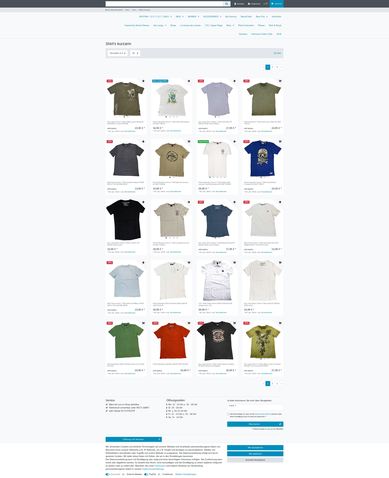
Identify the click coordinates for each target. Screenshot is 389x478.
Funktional (168, 474)
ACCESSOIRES (211, 16)
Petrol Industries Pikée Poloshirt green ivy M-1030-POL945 (126, 365)
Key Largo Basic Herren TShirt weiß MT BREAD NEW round (262, 304)
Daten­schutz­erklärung (153, 469)
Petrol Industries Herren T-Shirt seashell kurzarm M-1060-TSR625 (171, 244)
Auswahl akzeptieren (255, 460)
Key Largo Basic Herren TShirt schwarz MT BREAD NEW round (123, 244)
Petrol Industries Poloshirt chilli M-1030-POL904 (170, 364)
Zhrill (279, 34)
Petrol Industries (246, 25)
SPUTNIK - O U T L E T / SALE (154, 16)
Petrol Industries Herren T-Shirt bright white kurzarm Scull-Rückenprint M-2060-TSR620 (214, 183)
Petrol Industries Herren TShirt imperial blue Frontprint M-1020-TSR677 (260, 183)
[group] (126, 98)
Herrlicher (276, 16)
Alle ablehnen (255, 454)
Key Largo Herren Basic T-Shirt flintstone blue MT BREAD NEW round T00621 (216, 244)
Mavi (229, 25)
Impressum (160, 465)
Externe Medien (134, 474)
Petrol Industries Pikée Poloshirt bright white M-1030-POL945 (170, 304)
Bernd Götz (246, 16)
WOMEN (192, 16)
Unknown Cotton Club (261, 34)
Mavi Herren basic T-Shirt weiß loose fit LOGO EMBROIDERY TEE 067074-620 (261, 244)
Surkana (243, 34)
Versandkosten (129, 131)
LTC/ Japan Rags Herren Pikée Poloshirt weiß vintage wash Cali (215, 304)
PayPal (152, 474)
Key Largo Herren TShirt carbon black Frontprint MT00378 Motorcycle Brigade (216, 365)
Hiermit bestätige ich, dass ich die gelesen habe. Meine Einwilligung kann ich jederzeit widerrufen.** (256, 415)
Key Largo (158, 25)
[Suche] (227, 4)
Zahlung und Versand (133, 439)
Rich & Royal (275, 25)
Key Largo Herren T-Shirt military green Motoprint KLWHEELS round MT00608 (125, 123)
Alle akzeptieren (255, 447)
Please (261, 25)
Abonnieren (254, 424)
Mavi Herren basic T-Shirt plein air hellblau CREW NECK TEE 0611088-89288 (125, 304)
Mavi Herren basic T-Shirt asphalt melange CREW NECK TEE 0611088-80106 (125, 183)
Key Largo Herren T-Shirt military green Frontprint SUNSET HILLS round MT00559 (262, 365)
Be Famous (231, 16)
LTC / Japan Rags (213, 25)
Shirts (134, 10)
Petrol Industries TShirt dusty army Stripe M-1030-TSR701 (262, 123)
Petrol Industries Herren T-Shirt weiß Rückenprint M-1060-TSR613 (171, 123)
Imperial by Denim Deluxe (136, 25)
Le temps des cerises (190, 25)
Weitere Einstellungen (185, 474)
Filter (278, 53)
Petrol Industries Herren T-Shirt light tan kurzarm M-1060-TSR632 (171, 183)
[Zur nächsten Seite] (281, 67)
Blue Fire (260, 16)
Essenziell (115, 474)
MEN (127, 10)
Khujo (173, 25)
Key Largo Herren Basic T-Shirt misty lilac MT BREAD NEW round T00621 (215, 123)
